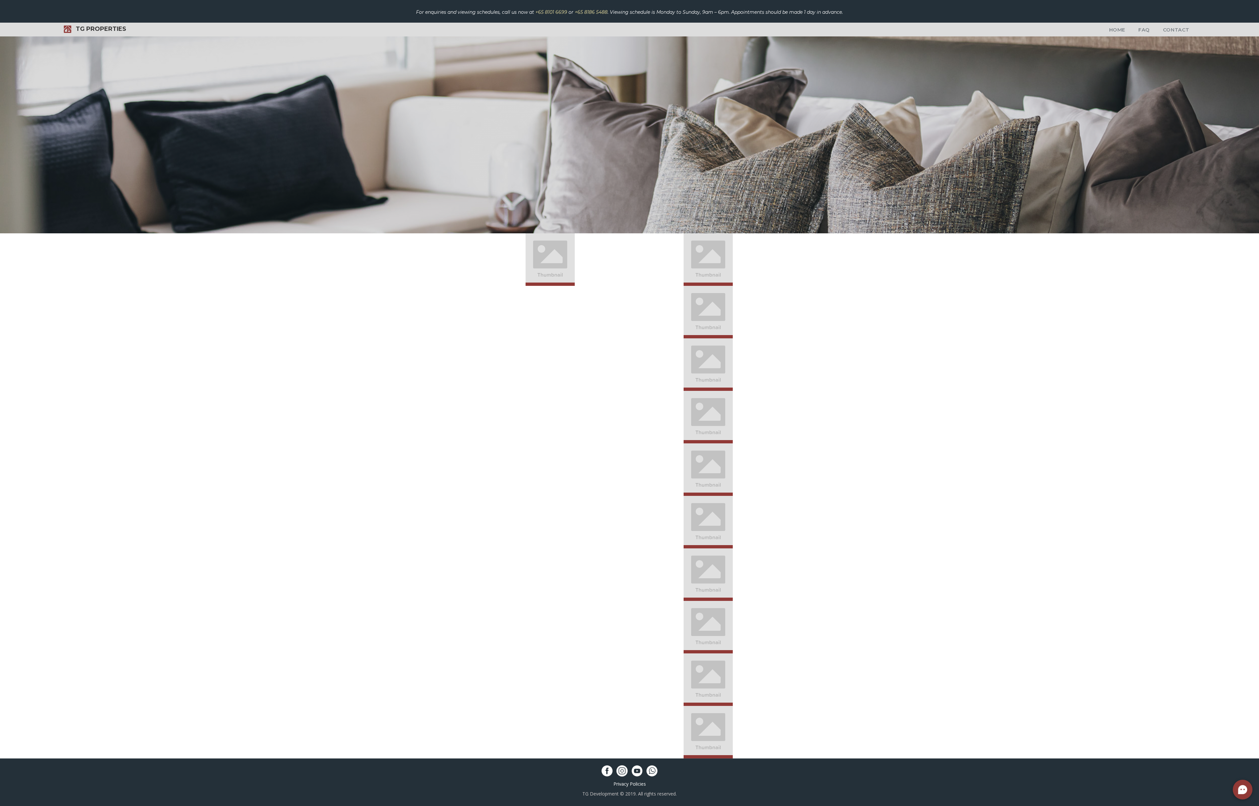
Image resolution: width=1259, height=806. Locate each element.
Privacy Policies (629, 784)
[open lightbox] (550, 259)
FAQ (1144, 30)
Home (1117, 30)
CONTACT (1176, 30)
